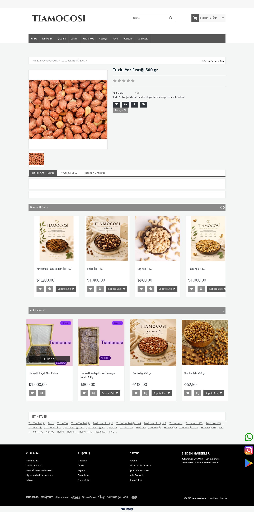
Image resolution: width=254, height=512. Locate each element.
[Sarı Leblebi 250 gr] (153, 342)
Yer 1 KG (38, 431)
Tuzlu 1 (113, 427)
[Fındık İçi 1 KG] (57, 238)
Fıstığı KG (100, 431)
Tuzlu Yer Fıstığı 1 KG (128, 423)
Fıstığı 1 (71, 431)
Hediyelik (128, 38)
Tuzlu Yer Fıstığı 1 (103, 423)
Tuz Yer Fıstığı (37, 423)
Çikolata (62, 38)
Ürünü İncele (50, 289)
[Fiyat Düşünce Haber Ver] (134, 105)
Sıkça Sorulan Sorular (140, 465)
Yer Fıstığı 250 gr (90, 373)
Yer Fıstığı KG (208, 427)
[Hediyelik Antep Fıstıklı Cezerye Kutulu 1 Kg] (49, 342)
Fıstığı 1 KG (85, 431)
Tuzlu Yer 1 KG (194, 423)
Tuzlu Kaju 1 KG (147, 268)
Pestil (115, 38)
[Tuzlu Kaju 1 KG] (158, 238)
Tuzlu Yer (62, 423)
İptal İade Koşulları (139, 470)
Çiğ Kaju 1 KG (95, 268)
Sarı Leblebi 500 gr (194, 373)
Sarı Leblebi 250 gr (143, 373)
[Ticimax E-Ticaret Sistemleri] (127, 509)
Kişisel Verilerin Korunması (39, 475)
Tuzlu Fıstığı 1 (53, 427)
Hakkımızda (32, 460)
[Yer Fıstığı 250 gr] (101, 342)
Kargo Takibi (136, 480)
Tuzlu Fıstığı (35, 427)
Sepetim (82, 470)
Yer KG (50, 431)
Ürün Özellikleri (43, 173)
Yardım (133, 460)
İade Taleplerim (137, 475)
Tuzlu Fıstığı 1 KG (74, 427)
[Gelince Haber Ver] (143, 105)
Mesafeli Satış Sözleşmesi (38, 470)
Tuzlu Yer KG (213, 423)
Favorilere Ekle (41, 289)
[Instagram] (248, 451)
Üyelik (81, 465)
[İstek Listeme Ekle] (125, 105)
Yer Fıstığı (155, 427)
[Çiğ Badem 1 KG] (209, 238)
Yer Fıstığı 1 (170, 427)
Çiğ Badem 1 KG (198, 268)
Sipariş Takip (84, 480)
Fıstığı (60, 431)
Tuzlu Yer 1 (176, 423)
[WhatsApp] (248, 438)
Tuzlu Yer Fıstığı (80, 423)
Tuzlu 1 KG (126, 427)
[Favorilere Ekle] (116, 105)
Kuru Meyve (88, 38)
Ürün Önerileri (95, 173)
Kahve (34, 38)
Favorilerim (83, 475)
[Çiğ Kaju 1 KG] (108, 238)
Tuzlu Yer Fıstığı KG (155, 423)
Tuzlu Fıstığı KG (96, 427)
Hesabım (82, 460)
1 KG (111, 431)
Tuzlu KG (141, 427)
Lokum (74, 38)
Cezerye (103, 38)
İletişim (29, 480)
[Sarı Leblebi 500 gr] (205, 342)
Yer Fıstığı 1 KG (189, 427)
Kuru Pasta (143, 38)
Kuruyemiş (47, 38)
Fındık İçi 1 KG (45, 268)
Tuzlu (51, 423)
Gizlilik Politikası (34, 465)
